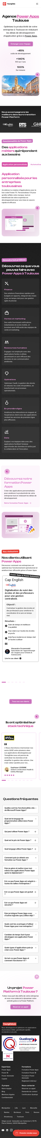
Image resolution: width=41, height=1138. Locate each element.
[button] (37, 4)
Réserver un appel (20, 1007)
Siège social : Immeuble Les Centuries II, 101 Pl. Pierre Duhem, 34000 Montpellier (19, 1122)
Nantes (6, 1112)
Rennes (36, 1112)
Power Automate (8, 1076)
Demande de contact (29, 1091)
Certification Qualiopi (30, 1094)
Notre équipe (6, 1088)
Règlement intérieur (29, 1081)
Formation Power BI (29, 1073)
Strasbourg (8, 1117)
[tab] (15, 164)
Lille (16, 1108)
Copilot (4, 1079)
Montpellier (6, 1108)
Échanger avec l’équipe (20, 44)
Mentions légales (8, 1094)
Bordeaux (17, 1112)
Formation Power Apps (30, 1070)
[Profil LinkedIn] (7, 1130)
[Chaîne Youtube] (3, 1130)
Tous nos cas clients (20, 701)
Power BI (5, 1073)
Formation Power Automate (28, 1077)
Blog (3, 1091)
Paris (27, 1112)
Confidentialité (7, 1097)
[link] (9, 3)
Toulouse (20, 1117)
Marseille (33, 1108)
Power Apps (31, 36)
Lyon (24, 1108)
